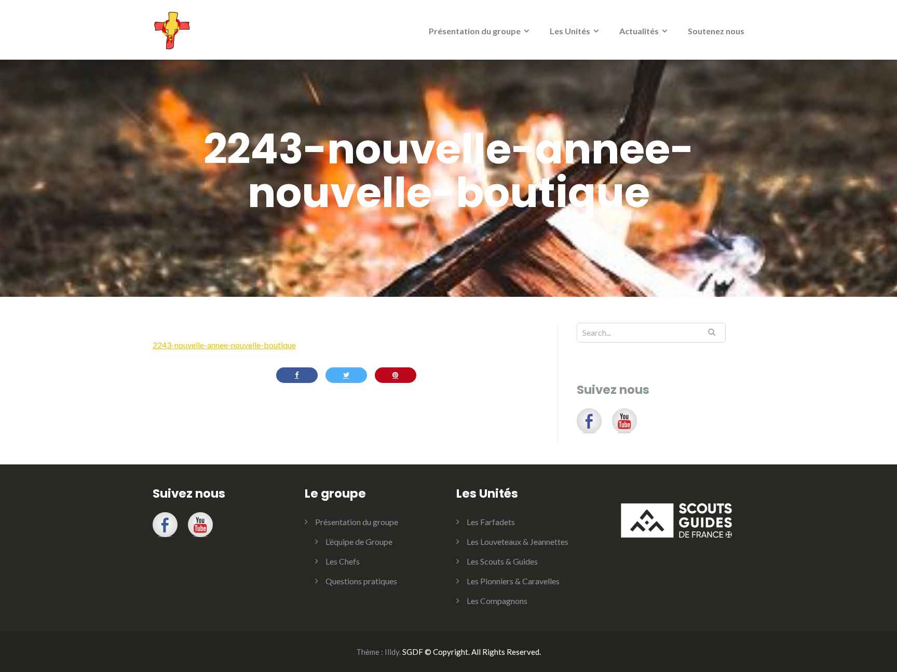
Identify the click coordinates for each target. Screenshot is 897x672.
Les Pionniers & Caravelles (513, 581)
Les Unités (570, 31)
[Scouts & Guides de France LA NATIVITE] (172, 29)
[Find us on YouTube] (624, 420)
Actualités (639, 31)
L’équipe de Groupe (358, 541)
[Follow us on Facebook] (589, 420)
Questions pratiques (361, 581)
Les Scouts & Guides (502, 561)
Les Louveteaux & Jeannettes (517, 541)
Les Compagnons (497, 601)
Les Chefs (342, 561)
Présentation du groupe (475, 31)
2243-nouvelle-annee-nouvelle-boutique (224, 345)
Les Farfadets (491, 522)
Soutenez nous (716, 31)
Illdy (392, 651)
